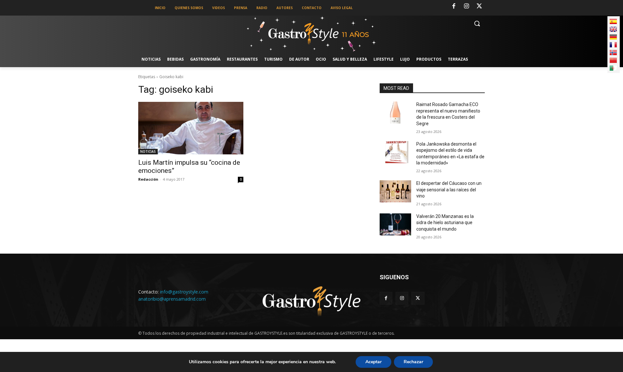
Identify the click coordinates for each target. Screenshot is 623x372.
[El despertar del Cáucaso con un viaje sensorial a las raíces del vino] (395, 191)
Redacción (148, 179)
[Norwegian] (613, 52)
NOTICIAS (148, 151)
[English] (613, 29)
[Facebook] (453, 6)
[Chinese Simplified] (613, 60)
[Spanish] (613, 21)
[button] (477, 23)
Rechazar (413, 362)
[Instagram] (466, 6)
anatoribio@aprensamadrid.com (172, 299)
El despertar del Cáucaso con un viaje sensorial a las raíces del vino (449, 189)
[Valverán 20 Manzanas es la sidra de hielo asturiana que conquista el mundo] (395, 224)
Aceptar (373, 362)
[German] (613, 37)
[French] (613, 44)
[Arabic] (613, 68)
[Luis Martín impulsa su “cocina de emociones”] (190, 128)
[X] (479, 6)
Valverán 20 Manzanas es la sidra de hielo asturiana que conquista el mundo (445, 223)
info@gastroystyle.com (184, 292)
